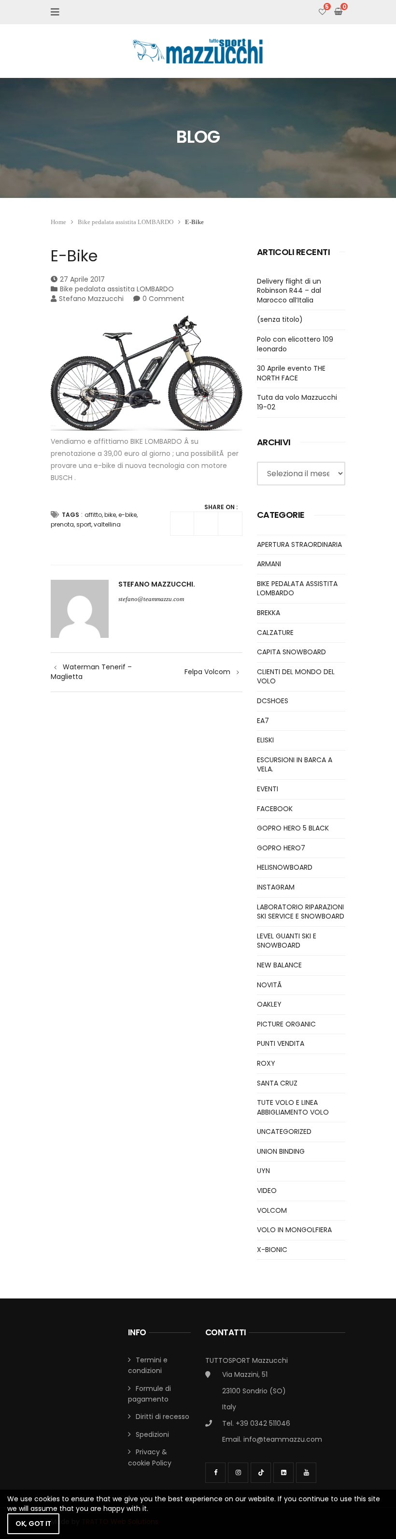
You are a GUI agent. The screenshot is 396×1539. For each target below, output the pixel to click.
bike (110, 515)
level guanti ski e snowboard (286, 941)
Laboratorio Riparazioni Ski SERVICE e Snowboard (300, 911)
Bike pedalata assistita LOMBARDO (125, 222)
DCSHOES (272, 701)
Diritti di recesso (162, 1416)
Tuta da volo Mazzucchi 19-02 (297, 402)
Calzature (275, 632)
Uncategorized (284, 1131)
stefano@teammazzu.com (151, 599)
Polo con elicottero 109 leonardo (295, 344)
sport (83, 524)
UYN (263, 1171)
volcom (272, 1210)
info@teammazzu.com (282, 1439)
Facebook (275, 809)
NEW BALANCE (279, 965)
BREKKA (268, 613)
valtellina (107, 524)
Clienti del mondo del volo (296, 676)
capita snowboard (291, 652)
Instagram (276, 887)
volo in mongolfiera (294, 1230)
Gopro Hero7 (281, 848)
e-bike (127, 515)
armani (269, 564)
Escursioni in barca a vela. (294, 764)
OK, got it (33, 1523)
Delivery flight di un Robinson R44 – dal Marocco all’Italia (289, 290)
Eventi (267, 789)
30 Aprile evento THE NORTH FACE (291, 373)
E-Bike (74, 256)
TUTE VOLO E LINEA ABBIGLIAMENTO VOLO (293, 1107)
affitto (93, 515)
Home (58, 222)
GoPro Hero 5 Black (293, 828)
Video (267, 1190)
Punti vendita (280, 1043)
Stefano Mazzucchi (91, 298)
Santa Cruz (277, 1083)
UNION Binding (281, 1151)
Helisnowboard (284, 867)
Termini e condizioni (148, 1365)
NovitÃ (270, 985)
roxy (266, 1063)
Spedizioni (152, 1434)
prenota (62, 524)
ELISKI (265, 740)
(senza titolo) (280, 319)
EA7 (263, 720)
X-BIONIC (272, 1249)
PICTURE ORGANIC (286, 1024)
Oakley (269, 1004)
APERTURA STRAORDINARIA (299, 544)
